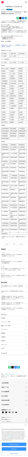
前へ (7, 244)
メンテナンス (4, 329)
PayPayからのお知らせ (14, 6)
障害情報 (3, 333)
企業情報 (3, 337)
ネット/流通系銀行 (16, 45)
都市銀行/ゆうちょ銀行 (6, 45)
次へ (21, 244)
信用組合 (8, 46)
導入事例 (3, 318)
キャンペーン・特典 (5, 321)
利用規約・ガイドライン (6, 417)
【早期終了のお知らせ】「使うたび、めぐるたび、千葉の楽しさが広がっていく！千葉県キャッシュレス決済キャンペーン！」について (12, 298)
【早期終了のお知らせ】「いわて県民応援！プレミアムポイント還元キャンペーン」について (12, 303)
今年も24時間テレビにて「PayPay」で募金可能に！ (12, 286)
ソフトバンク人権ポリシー (6, 421)
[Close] (25, 425)
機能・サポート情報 (5, 325)
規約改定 (3, 340)
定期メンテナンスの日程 (13, 32)
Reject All (14, 449)
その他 (2, 348)
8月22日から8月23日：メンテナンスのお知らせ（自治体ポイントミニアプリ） (12, 309)
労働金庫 (3, 46)
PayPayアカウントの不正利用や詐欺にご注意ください (12, 292)
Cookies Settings (14, 453)
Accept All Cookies (14, 444)
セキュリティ (4, 344)
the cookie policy (10, 436)
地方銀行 (24, 45)
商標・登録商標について (6, 419)
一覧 (14, 244)
